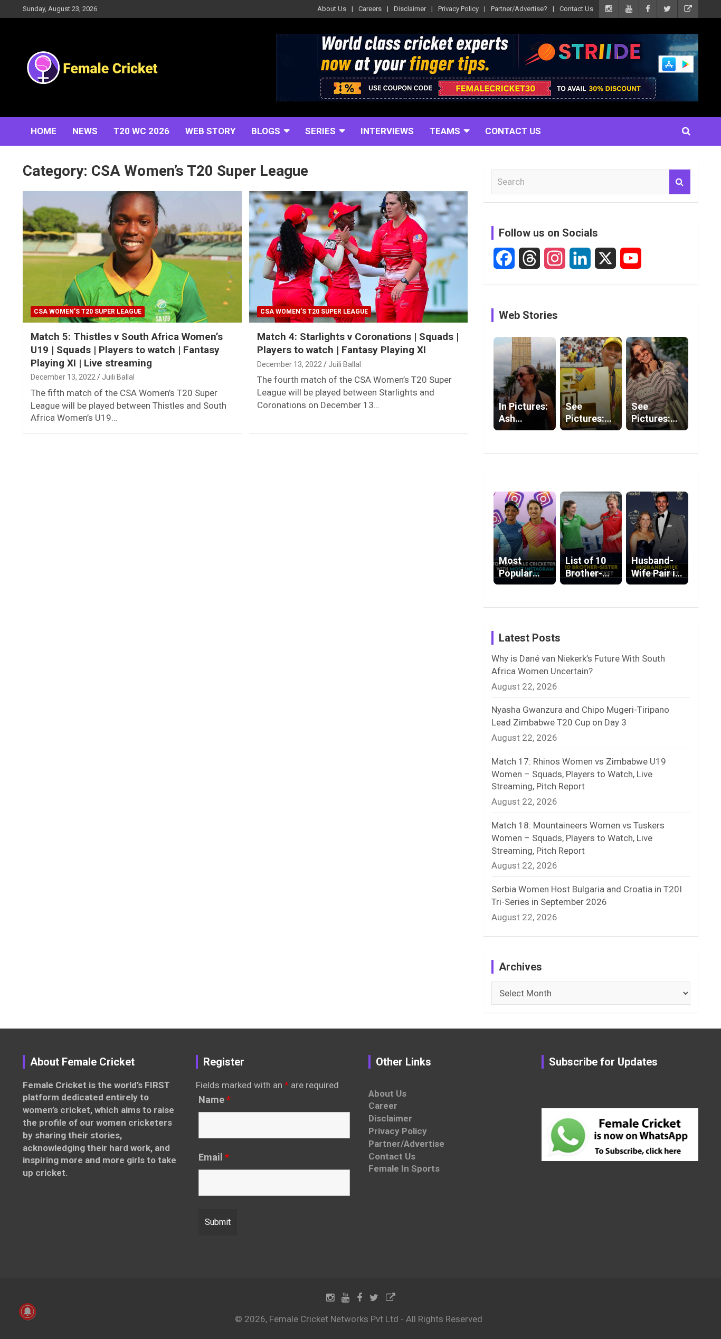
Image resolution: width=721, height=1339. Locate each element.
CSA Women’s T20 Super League (87, 311)
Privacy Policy (458, 9)
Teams (445, 131)
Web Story (210, 131)
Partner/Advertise (406, 1143)
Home (43, 131)
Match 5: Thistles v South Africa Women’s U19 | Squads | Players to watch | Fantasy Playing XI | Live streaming (127, 350)
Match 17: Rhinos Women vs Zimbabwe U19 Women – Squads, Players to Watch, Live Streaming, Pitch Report (578, 774)
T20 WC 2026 (141, 131)
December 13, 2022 (63, 377)
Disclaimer (410, 9)
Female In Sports (404, 1168)
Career (382, 1105)
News (85, 131)
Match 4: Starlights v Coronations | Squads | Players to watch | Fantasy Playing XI (358, 343)
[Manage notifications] (27, 1311)
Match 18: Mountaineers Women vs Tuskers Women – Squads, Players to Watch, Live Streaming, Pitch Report (578, 838)
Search (679, 182)
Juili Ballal (118, 377)
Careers (370, 9)
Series (320, 131)
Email (213, 1157)
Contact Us (576, 9)
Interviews (387, 131)
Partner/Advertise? (519, 9)
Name (214, 1100)
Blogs (265, 131)
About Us (331, 9)
